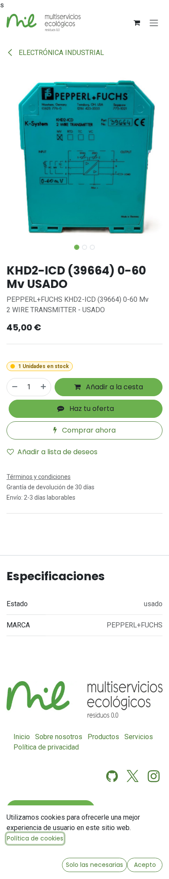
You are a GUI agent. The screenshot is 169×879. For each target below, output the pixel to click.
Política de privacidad (46, 747)
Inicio (21, 737)
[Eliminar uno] (14, 387)
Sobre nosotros (58, 737)
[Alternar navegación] (153, 23)
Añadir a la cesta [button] (113, 387)
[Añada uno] (43, 387)
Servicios (138, 737)
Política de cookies (35, 838)
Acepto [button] (145, 864)
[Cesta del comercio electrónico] (136, 22)
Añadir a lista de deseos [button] (57, 452)
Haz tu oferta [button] (91, 409)
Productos (103, 737)
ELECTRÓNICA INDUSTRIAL (60, 52)
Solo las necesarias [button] (94, 864)
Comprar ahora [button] (88, 430)
